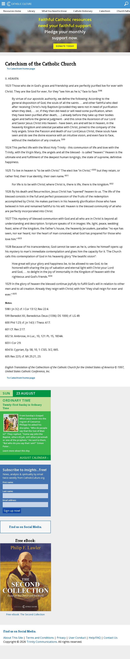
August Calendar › (34, 458)
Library (31, 11)
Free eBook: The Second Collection (25, 614)
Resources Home (12, 11)
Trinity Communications (42, 642)
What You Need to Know (54, 11)
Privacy (61, 638)
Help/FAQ (95, 638)
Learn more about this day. (16, 450)
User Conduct (77, 638)
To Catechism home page (21, 68)
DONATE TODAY (65, 46)
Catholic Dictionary (82, 11)
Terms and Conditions (40, 638)
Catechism (104, 11)
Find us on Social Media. (25, 527)
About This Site (13, 638)
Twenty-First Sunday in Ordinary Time (22, 406)
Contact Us (110, 638)
